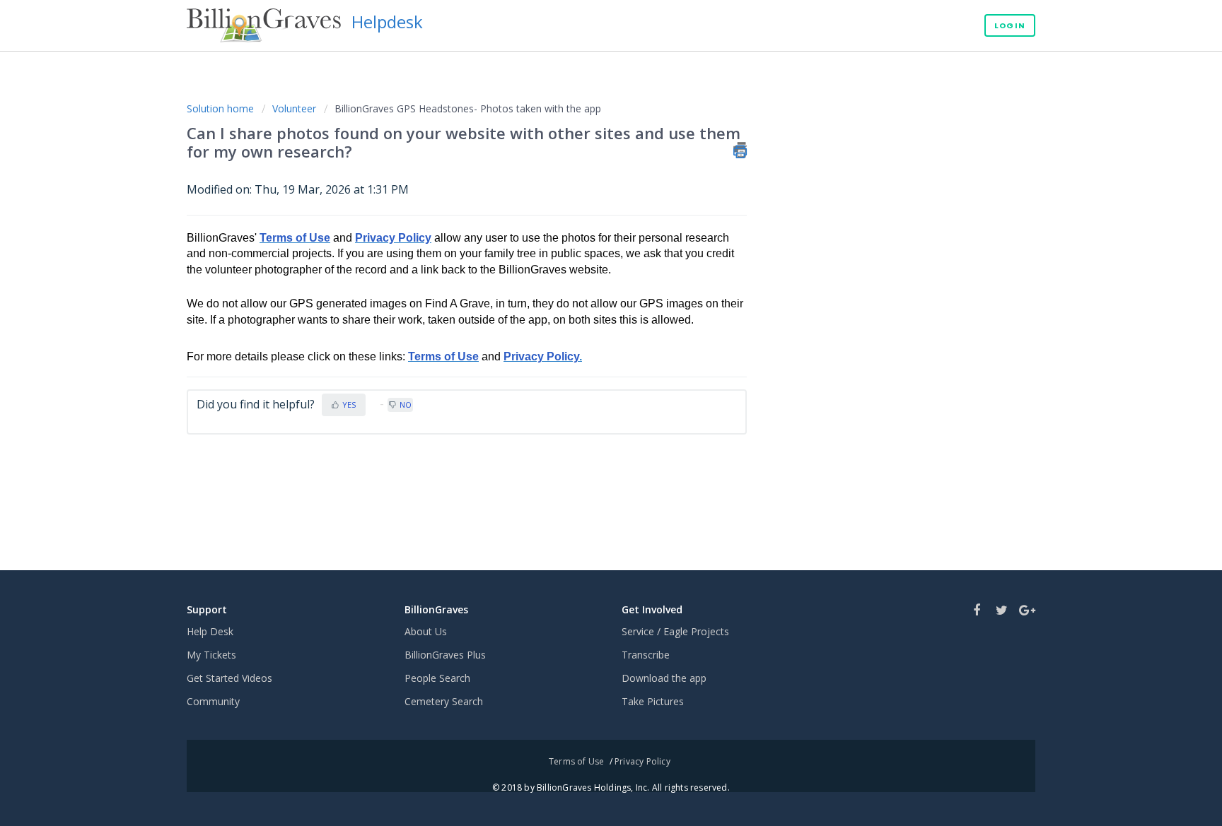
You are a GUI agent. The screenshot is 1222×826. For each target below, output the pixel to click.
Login (1009, 25)
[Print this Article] (740, 150)
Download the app (664, 678)
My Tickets (211, 654)
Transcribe (646, 654)
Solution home (222, 108)
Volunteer (294, 108)
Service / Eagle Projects (675, 631)
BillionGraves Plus (445, 654)
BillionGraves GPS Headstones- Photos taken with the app (467, 108)
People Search (437, 678)
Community (213, 701)
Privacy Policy (393, 238)
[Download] (585, 228)
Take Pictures (653, 701)
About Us (426, 631)
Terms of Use (576, 761)
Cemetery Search (444, 701)
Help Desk (210, 631)
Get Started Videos (229, 678)
